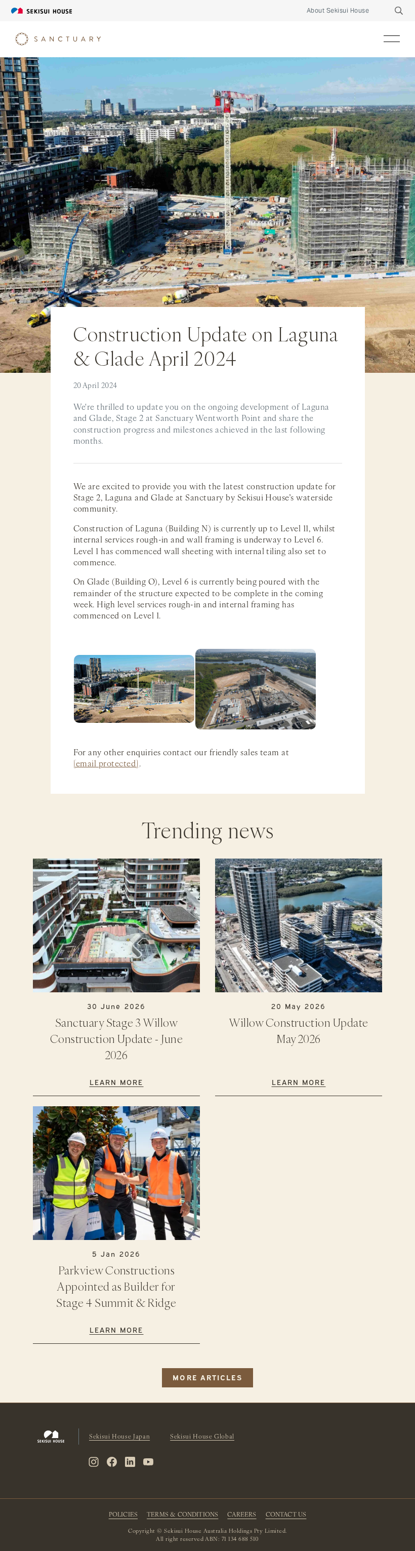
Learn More (117, 1081)
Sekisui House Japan (119, 1437)
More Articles (207, 1377)
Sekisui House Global (202, 1437)
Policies (123, 1515)
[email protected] (106, 764)
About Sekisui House (338, 10)
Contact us (286, 1515)
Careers (241, 1515)
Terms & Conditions (182, 1515)
